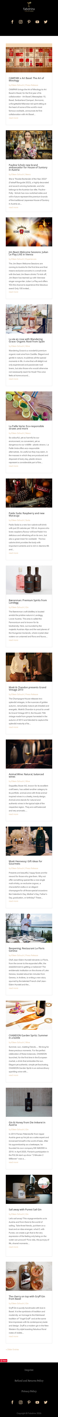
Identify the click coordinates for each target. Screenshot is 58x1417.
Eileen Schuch (17, 85)
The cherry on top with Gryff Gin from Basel (27, 1297)
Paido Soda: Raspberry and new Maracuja (26, 514)
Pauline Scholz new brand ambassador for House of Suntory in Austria (28, 167)
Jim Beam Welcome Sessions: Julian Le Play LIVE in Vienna (28, 253)
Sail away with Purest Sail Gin (25, 1209)
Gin (27, 607)
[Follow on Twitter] (45, 21)
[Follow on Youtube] (37, 21)
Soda (27, 520)
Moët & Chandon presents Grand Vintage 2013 (27, 688)
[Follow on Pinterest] (29, 21)
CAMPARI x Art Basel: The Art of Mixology (26, 79)
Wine (27, 346)
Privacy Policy (29, 1391)
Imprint (29, 1370)
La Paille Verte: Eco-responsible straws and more (26, 427)
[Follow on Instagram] (20, 21)
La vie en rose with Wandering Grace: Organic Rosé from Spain (27, 340)
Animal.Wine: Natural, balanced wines (26, 775)
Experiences (30, 259)
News (28, 174)
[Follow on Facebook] (12, 21)
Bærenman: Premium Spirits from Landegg (28, 601)
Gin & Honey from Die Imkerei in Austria (27, 1123)
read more (13, 118)
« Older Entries (12, 1349)
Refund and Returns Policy (29, 1380)
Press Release (31, 85)
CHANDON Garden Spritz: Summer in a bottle (28, 1036)
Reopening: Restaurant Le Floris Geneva (26, 949)
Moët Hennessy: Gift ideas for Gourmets (25, 862)
